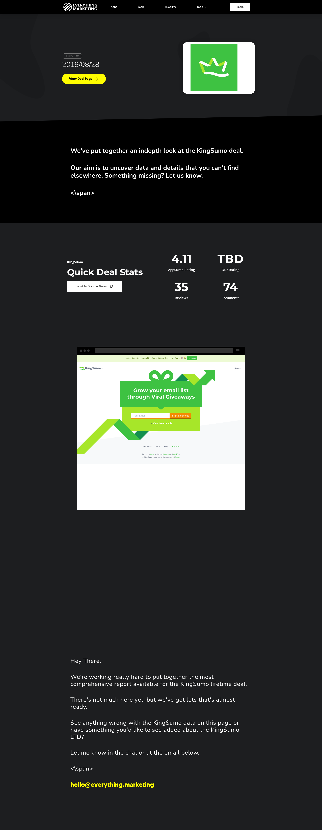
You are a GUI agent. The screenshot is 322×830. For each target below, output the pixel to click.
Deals (141, 7)
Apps (114, 7)
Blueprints (170, 7)
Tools (200, 7)
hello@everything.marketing (112, 784)
